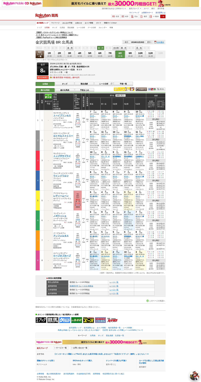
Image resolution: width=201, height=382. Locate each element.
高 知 (139, 48)
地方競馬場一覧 (114, 328)
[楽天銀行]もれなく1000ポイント (114, 8)
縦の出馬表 (64, 90)
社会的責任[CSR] (83, 374)
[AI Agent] (194, 375)
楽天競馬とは (160, 13)
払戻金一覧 (119, 335)
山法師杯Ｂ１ (140, 156)
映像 (111, 27)
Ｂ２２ (127, 116)
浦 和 (70, 48)
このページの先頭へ (157, 301)
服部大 (78, 139)
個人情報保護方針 (54, 374)
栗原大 (78, 239)
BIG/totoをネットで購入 (82, 361)
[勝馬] (52, 320)
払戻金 (62, 27)
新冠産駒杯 (128, 136)
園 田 (123, 48)
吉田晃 (78, 219)
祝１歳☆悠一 (94, 196)
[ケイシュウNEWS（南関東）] (64, 320)
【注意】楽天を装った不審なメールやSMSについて (122, 330)
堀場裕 (78, 159)
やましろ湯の (140, 136)
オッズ (54, 27)
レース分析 (81, 27)
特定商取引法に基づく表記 (113, 374)
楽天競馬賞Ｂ (117, 156)
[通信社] (76, 320)
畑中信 (78, 199)
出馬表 (47, 27)
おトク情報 (89, 23)
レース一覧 (114, 282)
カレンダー (103, 27)
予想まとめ (84, 90)
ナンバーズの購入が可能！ (116, 361)
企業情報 (40, 374)
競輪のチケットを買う (46, 361)
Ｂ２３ (92, 116)
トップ (39, 27)
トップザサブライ (62, 156)
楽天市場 (161, 8)
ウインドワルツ (61, 176)
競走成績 (71, 27)
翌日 (149, 42)
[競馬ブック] (41, 320)
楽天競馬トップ (42, 23)
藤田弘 (78, 259)
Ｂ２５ (115, 256)
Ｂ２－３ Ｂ (140, 256)
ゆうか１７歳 (140, 116)
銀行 (153, 8)
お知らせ (78, 23)
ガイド (98, 23)
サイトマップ (134, 13)
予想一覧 (123, 84)
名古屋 (116, 48)
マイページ (55, 23)
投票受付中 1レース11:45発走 (81, 286)
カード (146, 8)
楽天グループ (134, 8)
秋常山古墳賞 (128, 256)
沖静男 (78, 119)
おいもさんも (105, 236)
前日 (126, 42)
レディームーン (61, 196)
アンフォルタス (61, 236)
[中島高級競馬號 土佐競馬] (100, 320)
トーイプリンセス (62, 115)
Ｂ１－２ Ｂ (105, 156)
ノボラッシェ (59, 216)
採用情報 (96, 374)
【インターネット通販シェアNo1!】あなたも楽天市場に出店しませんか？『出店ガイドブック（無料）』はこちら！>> (101, 354)
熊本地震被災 (128, 156)
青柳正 (78, 179)
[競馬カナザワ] (112, 320)
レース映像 (127, 328)
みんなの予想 (67, 23)
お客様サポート (147, 13)
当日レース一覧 (40, 54)
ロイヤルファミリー (63, 136)
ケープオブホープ (62, 255)
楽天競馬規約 (68, 374)
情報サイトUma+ (110, 23)
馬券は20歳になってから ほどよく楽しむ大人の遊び (78, 330)
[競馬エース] (88, 320)
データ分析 (92, 27)
